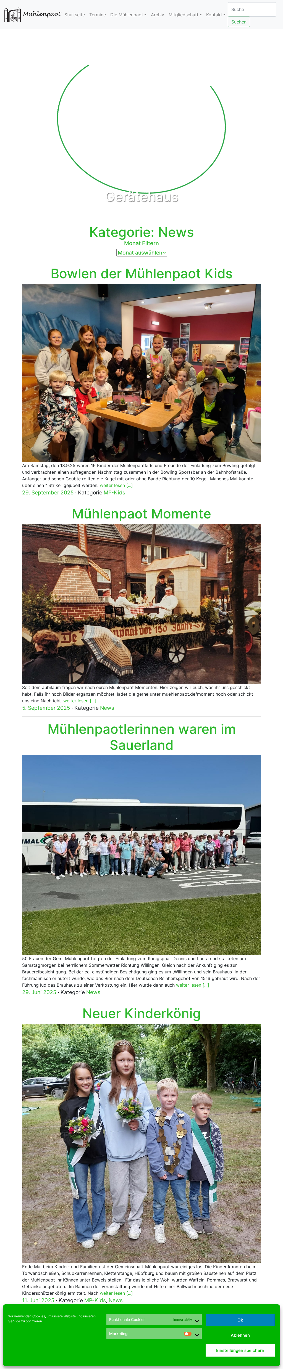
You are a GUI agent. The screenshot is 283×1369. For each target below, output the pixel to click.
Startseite (74, 14)
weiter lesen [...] (116, 485)
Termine (97, 14)
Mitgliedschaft (183, 14)
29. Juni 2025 (39, 992)
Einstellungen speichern (240, 1350)
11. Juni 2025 (38, 1300)
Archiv (157, 14)
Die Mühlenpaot (126, 14)
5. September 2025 (46, 708)
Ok (240, 1320)
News (107, 708)
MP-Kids (114, 492)
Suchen (239, 22)
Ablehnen (240, 1335)
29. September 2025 (48, 492)
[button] (21, 122)
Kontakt (214, 14)
